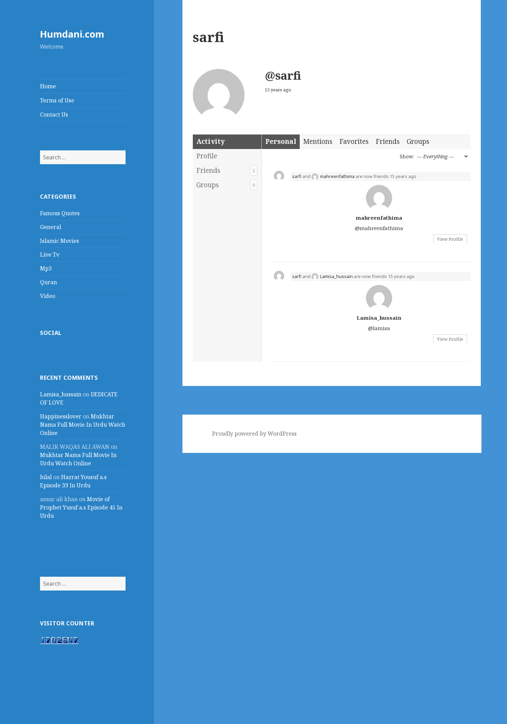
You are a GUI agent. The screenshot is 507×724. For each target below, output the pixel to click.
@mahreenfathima (379, 228)
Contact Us (54, 114)
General (50, 227)
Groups (225, 184)
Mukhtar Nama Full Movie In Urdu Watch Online (82, 425)
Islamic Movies (59, 241)
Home (48, 86)
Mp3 (46, 268)
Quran (48, 282)
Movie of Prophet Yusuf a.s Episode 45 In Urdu (81, 507)
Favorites (354, 141)
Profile (206, 155)
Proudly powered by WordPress (254, 433)
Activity (210, 141)
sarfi (296, 176)
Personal (280, 141)
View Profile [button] (450, 239)
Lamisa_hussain (60, 394)
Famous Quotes (60, 213)
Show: (407, 156)
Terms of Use (57, 100)
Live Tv (49, 254)
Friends (225, 170)
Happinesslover (60, 416)
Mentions (317, 141)
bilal (46, 477)
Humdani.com (72, 34)
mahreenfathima (337, 176)
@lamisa (379, 328)
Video (47, 296)
